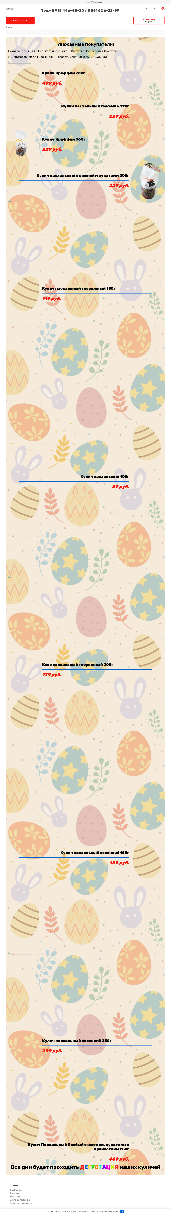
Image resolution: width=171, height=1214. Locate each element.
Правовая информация (21, 1203)
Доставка (14, 1193)
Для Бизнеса (16, 1190)
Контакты (15, 1196)
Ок (122, 1211)
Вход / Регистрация (94, 2)
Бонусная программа (20, 1200)
